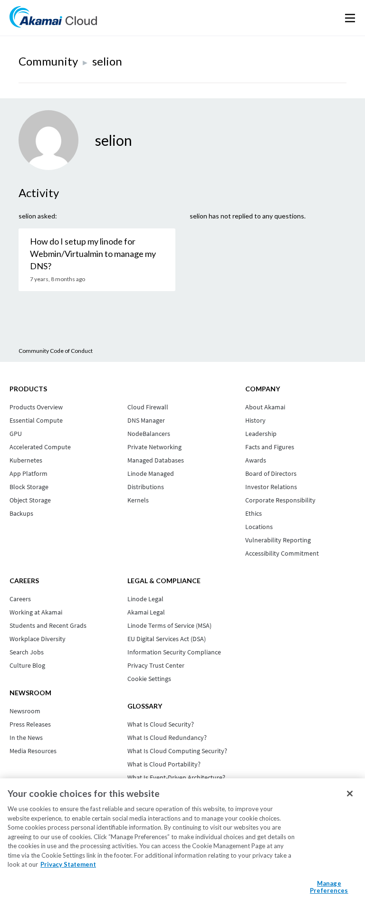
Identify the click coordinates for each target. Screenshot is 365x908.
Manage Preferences (329, 887)
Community (48, 61)
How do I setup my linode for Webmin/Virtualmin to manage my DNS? (93, 253)
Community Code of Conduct (56, 350)
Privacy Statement (68, 864)
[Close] (349, 793)
